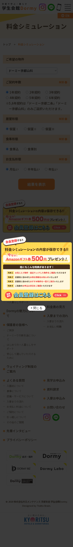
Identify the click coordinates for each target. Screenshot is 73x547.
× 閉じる (36, 308)
